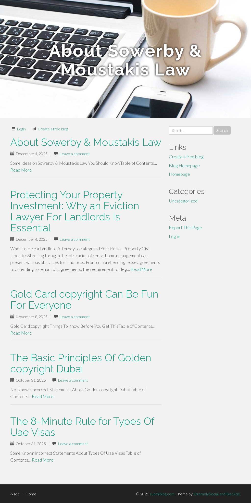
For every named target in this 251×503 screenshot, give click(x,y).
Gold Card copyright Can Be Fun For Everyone (84, 299)
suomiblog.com (162, 493)
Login (21, 128)
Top (16, 493)
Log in (174, 236)
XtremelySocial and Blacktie (216, 493)
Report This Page (185, 227)
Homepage (179, 174)
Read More (21, 170)
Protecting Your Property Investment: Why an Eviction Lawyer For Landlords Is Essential (74, 211)
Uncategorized (183, 200)
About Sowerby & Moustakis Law (85, 142)
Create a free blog (53, 128)
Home (30, 493)
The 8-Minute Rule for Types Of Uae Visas (82, 426)
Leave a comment (75, 153)
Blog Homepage (184, 165)
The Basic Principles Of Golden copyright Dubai (80, 363)
